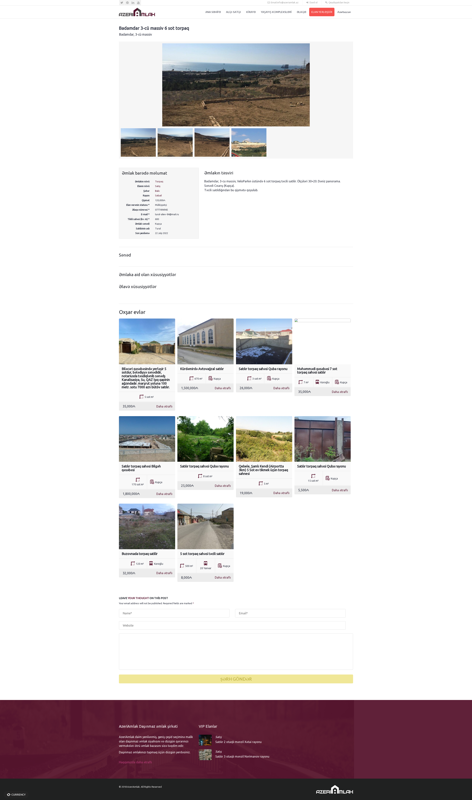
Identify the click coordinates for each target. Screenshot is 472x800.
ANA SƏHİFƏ (213, 11)
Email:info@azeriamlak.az (284, 2)
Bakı (157, 191)
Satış (157, 186)
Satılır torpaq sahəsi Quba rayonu (263, 369)
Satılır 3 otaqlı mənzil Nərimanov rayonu (242, 756)
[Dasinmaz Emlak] (137, 12)
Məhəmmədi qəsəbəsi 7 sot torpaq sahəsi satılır (317, 370)
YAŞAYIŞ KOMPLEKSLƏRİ (276, 11)
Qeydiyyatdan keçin (338, 2)
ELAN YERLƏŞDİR (321, 11)
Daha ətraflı (164, 406)
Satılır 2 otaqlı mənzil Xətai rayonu (238, 742)
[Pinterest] (127, 2)
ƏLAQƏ (301, 11)
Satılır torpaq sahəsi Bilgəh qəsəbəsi (141, 468)
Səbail (158, 195)
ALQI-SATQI (233, 11)
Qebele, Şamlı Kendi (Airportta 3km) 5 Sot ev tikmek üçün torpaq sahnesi (263, 469)
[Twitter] (121, 2)
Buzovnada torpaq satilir (140, 553)
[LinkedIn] (133, 2)
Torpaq (159, 181)
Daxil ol (313, 2)
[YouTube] (138, 2)
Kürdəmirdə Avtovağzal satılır (202, 369)
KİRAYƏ (251, 11)
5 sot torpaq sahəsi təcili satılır (202, 553)
